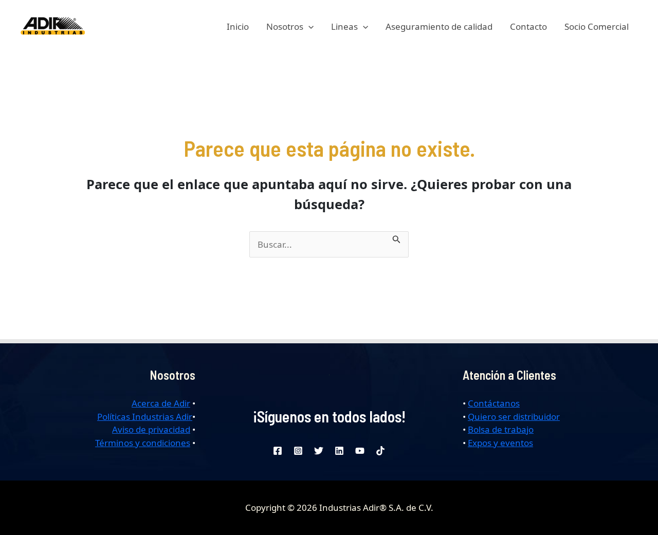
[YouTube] (359, 450)
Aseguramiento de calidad (439, 26)
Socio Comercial (596, 26)
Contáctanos (494, 403)
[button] (308, 26)
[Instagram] (298, 450)
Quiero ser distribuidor (514, 416)
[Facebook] (277, 450)
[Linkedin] (339, 450)
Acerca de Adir (161, 403)
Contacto (528, 26)
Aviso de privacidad (151, 429)
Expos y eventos (500, 443)
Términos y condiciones (142, 443)
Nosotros (284, 26)
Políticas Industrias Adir (144, 416)
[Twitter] (318, 450)
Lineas (344, 26)
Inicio (238, 26)
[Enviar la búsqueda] (396, 238)
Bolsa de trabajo (501, 429)
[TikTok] (380, 450)
